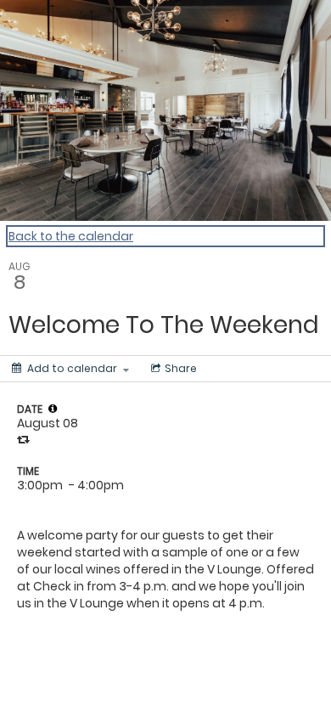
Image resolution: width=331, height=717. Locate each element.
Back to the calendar (70, 236)
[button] (52, 409)
